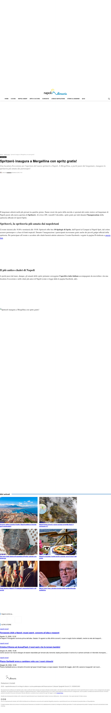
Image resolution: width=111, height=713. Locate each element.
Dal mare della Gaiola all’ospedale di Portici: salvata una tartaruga (18, 557)
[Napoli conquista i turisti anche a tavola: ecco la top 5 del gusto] (58, 542)
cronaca (42, 522)
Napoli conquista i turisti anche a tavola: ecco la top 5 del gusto (58, 557)
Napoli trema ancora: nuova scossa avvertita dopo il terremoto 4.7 (56, 525)
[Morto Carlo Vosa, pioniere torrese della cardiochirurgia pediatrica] (58, 574)
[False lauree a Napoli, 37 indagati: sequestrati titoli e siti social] (19, 574)
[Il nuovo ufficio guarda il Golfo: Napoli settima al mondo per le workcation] (19, 510)
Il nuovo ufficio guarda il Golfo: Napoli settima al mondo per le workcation (18, 525)
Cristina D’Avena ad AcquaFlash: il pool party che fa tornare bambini (30, 647)
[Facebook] (105, 86)
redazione (9, 172)
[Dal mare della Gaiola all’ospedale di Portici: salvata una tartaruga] (19, 542)
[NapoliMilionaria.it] (55, 92)
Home (1, 154)
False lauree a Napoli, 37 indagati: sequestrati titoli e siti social (18, 589)
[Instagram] (108, 86)
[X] (110, 86)
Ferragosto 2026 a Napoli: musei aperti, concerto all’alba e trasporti (29, 632)
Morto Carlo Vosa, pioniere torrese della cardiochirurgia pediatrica (57, 589)
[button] (109, 99)
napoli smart (7, 154)
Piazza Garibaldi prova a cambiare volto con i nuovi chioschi (26, 661)
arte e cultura (43, 554)
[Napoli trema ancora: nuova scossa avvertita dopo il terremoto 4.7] (58, 510)
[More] (30, 180)
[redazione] (1, 172)
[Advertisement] (55, 114)
